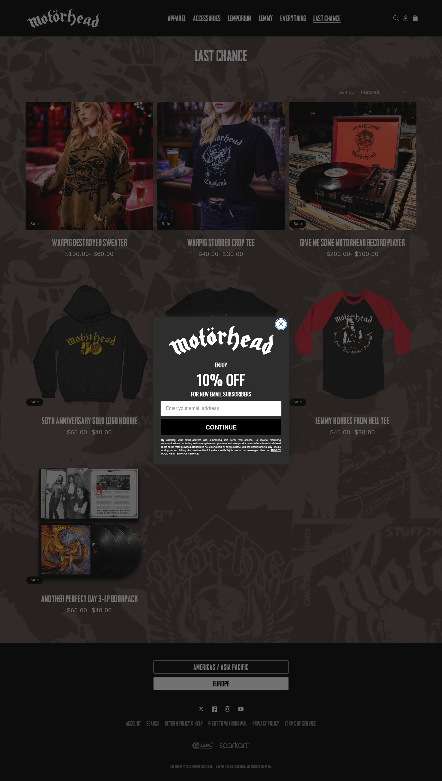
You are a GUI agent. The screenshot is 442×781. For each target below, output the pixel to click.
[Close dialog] (281, 324)
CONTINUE (221, 427)
